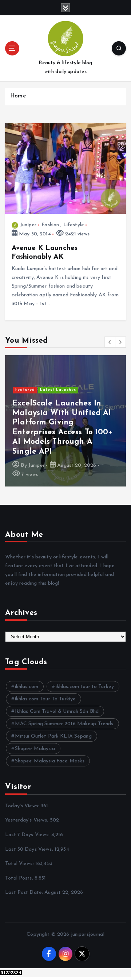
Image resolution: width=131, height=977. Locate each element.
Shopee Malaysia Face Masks (50, 761)
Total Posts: (20, 878)
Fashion (50, 225)
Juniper (28, 225)
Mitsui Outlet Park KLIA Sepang (53, 736)
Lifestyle (73, 225)
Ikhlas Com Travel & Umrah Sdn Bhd (57, 711)
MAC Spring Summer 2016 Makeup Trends (64, 724)
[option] (65, 420)
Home (18, 96)
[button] (109, 341)
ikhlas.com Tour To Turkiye (45, 699)
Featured (25, 390)
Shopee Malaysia (35, 748)
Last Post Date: (24, 892)
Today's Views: (23, 806)
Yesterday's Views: (27, 820)
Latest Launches (58, 390)
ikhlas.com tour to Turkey (85, 686)
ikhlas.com (26, 686)
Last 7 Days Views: (28, 835)
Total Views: (20, 863)
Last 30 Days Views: (30, 849)
